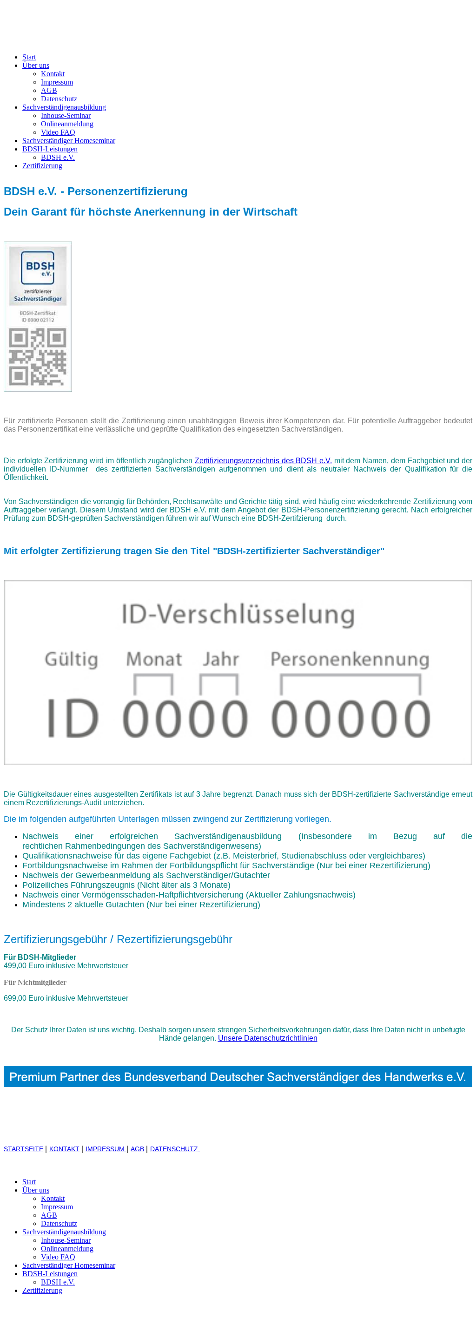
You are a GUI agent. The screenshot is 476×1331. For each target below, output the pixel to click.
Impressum (57, 82)
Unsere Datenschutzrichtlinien (267, 1038)
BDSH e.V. (58, 157)
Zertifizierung (42, 166)
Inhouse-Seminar (66, 115)
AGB (49, 90)
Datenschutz (59, 99)
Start (29, 57)
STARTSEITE (23, 1149)
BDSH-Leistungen (50, 149)
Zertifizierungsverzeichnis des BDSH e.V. (263, 461)
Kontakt (53, 74)
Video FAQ (58, 132)
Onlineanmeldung (67, 124)
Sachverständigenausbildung (64, 107)
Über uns (35, 65)
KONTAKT (64, 1149)
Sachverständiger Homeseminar (68, 140)
